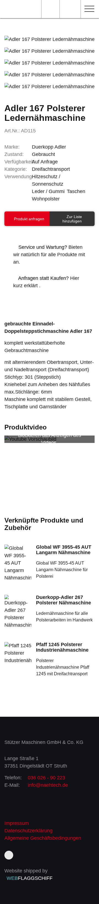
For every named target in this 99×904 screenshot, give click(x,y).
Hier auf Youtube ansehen (49, 450)
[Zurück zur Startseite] (18, 9)
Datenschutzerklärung (28, 830)
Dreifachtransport (51, 169)
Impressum (16, 823)
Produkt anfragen (28, 219)
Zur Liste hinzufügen (72, 218)
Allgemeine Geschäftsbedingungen (42, 838)
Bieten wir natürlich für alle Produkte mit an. (49, 254)
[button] (89, 10)
